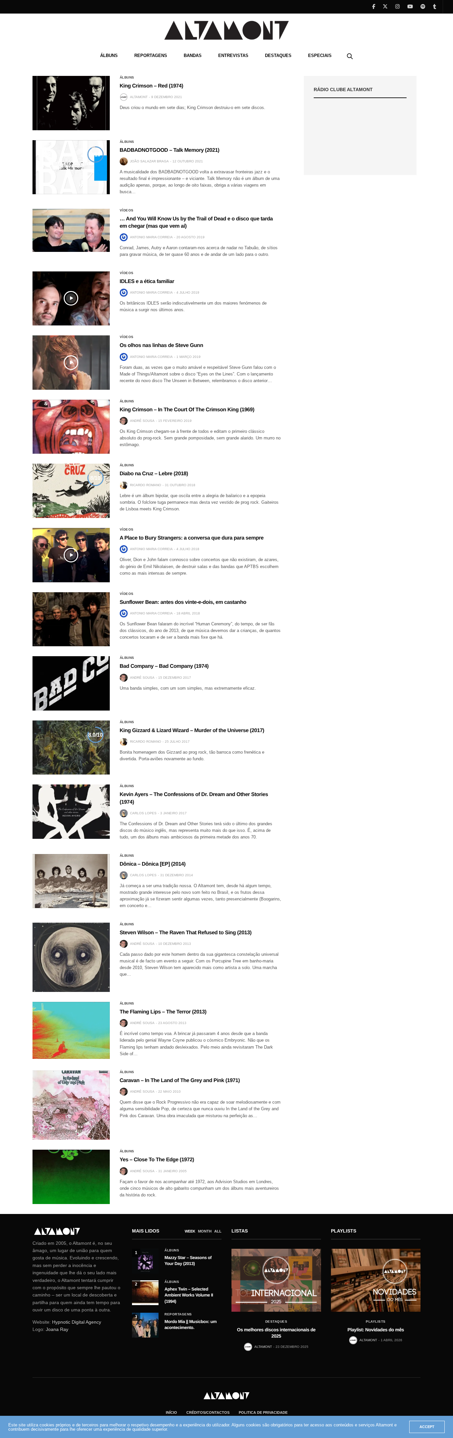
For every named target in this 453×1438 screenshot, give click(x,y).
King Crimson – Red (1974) (151, 86)
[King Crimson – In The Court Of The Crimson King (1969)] (71, 427)
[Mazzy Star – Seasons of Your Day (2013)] (145, 1261)
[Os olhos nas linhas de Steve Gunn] (71, 362)
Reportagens (150, 55)
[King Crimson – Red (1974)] (71, 103)
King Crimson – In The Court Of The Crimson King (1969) (187, 410)
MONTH (205, 1231)
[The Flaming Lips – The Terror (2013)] (71, 1030)
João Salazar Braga (149, 161)
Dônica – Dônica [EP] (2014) (153, 864)
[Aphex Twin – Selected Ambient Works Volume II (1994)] (145, 1292)
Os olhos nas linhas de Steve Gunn (161, 345)
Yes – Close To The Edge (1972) (157, 1160)
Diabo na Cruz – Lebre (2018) (154, 474)
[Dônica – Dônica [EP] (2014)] (71, 881)
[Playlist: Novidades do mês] (376, 1280)
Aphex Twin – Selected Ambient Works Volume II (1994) (188, 1295)
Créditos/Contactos (207, 1412)
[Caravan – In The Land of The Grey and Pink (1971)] (71, 1105)
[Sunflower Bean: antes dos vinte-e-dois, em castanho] (71, 619)
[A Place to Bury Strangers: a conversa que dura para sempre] (71, 555)
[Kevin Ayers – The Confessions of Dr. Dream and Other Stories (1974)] (71, 811)
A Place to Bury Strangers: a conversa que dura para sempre (192, 538)
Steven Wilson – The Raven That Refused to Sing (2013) (186, 933)
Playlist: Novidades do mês (376, 1329)
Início (171, 1412)
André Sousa (142, 421)
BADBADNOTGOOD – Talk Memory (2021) (170, 150)
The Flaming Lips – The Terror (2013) (163, 1012)
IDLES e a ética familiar (147, 281)
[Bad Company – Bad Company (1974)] (71, 683)
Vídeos (127, 210)
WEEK (190, 1231)
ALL (218, 1231)
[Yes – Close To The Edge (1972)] (71, 1177)
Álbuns (109, 55)
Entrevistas (233, 55)
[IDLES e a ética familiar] (71, 298)
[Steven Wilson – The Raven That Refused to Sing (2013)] (71, 957)
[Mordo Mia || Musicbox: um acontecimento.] (145, 1325)
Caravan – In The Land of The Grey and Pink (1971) (180, 1080)
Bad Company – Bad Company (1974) (164, 666)
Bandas (193, 55)
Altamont (139, 97)
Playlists (376, 1321)
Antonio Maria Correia (151, 237)
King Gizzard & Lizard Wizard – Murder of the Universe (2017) (192, 730)
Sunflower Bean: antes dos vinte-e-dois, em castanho (183, 602)
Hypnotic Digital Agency (76, 1322)
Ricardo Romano (145, 485)
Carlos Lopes (143, 813)
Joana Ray (57, 1329)
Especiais (320, 55)
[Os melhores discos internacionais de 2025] (276, 1280)
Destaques (278, 55)
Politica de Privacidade (263, 1412)
